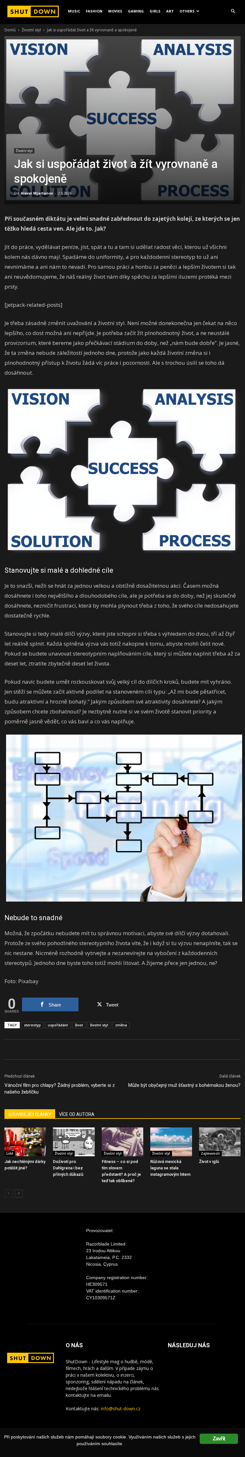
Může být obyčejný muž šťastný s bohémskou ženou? (184, 1085)
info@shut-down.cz (120, 1408)
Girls (155, 11)
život (79, 1025)
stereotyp (32, 1025)
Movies (115, 11)
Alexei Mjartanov (37, 193)
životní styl (99, 1025)
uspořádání (58, 1025)
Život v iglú (209, 1161)
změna (121, 1025)
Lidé (9, 1153)
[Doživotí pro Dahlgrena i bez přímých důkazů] (73, 1141)
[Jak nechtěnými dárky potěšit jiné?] (25, 1141)
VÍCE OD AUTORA (76, 1114)
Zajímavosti (210, 1153)
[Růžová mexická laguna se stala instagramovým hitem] (171, 1141)
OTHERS (187, 11)
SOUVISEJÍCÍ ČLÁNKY (29, 1114)
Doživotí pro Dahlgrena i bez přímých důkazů (68, 1168)
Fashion (94, 11)
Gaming (136, 11)
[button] (233, 11)
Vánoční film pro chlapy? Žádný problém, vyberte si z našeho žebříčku (59, 1088)
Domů (10, 30)
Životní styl (31, 30)
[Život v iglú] (220, 1141)
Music (74, 11)
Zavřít (219, 1438)
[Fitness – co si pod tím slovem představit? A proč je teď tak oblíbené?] (122, 1141)
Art (170, 11)
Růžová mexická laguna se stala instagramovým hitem (170, 1168)
